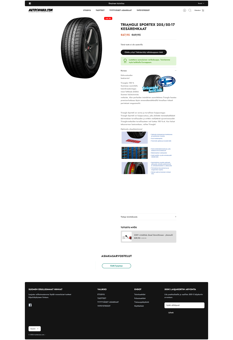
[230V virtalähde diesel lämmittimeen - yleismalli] (127, 236)
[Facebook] (30, 3)
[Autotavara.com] (41, 10)
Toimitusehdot (139, 294)
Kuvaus (124, 70)
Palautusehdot (140, 298)
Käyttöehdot (139, 306)
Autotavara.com (39, 335)
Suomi (200, 3)
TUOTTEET (100, 10)
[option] (81, 48)
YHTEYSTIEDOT (143, 10)
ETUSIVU (87, 10)
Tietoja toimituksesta (129, 217)
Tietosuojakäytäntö (141, 302)
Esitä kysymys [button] (116, 265)
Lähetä (171, 312)
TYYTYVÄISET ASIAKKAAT (120, 10)
